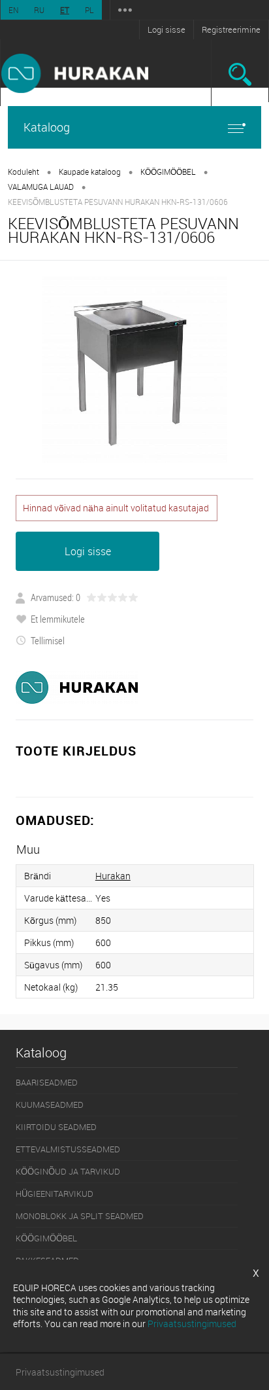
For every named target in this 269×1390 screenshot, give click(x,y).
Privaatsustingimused (60, 1372)
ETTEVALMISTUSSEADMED (68, 1149)
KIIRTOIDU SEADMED (56, 1127)
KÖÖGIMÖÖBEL (168, 171)
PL (89, 10)
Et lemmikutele (58, 618)
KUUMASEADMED (50, 1104)
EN (13, 10)
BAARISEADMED (47, 1082)
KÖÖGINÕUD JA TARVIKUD (68, 1171)
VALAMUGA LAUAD (41, 186)
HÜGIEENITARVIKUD (54, 1193)
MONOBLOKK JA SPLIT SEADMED (80, 1216)
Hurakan (113, 875)
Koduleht (23, 171)
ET (64, 10)
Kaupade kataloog (90, 171)
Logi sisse (166, 29)
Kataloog (47, 127)
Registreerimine (231, 29)
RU (39, 10)
